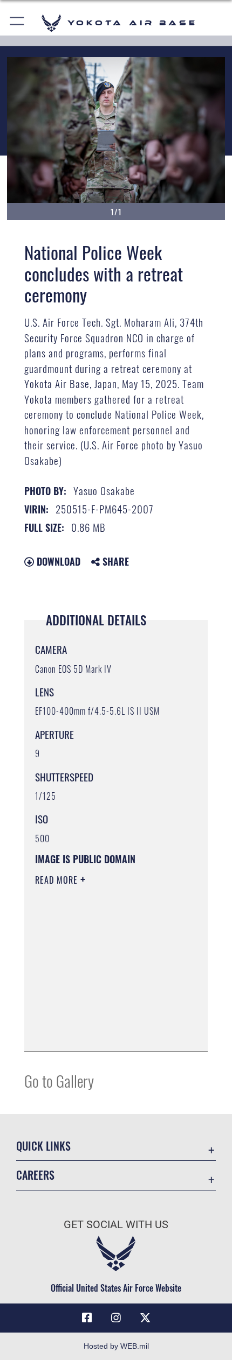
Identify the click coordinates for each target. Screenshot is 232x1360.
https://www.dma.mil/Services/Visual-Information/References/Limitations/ (100, 1016)
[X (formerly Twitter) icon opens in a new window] (145, 1318)
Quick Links (43, 1146)
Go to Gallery (59, 1080)
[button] (17, 23)
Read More (57, 879)
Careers (35, 1175)
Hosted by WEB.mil (116, 1346)
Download (57, 561)
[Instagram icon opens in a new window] (116, 1318)
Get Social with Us (116, 1224)
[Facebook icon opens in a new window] (87, 1318)
